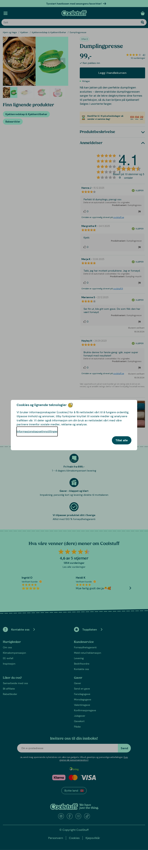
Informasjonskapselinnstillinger (37, 431)
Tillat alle (122, 440)
